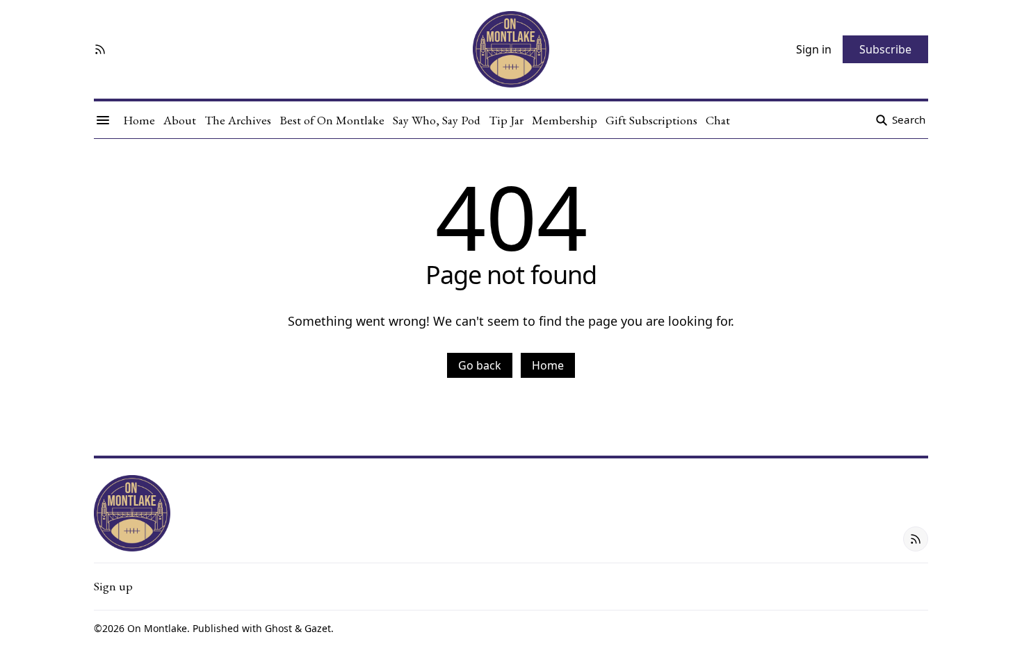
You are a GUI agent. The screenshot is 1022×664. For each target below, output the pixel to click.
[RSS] (100, 49)
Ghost (278, 628)
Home (548, 365)
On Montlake (157, 628)
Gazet (318, 628)
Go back (479, 365)
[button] (113, 586)
